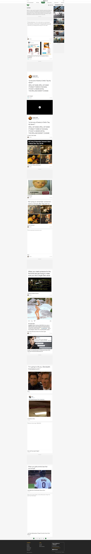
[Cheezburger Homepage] (45, 0)
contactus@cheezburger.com (56, 547)
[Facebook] (50, 5)
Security (60, 552)
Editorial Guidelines (42, 546)
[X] (52, 5)
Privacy (58, 552)
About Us (40, 545)
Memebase (28, 546)
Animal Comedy (29, 547)
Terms (56, 552)
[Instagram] (48, 5)
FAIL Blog (28, 545)
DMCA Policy (63, 552)
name (32, 10)
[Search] (28, 0)
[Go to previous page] (33, 538)
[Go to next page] (45, 538)
